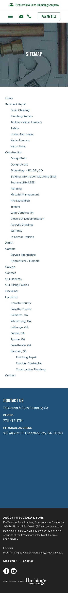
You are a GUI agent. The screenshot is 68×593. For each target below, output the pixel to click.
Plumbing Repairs (22, 116)
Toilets (15, 128)
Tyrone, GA (18, 339)
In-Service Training (22, 236)
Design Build (19, 158)
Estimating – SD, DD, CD (27, 170)
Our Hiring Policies (17, 285)
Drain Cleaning (20, 110)
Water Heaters (20, 140)
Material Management (25, 194)
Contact (10, 273)
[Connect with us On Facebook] (6, 571)
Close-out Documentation (27, 218)
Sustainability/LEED (23, 182)
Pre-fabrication (20, 200)
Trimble (15, 206)
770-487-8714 (34, 26)
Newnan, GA (19, 351)
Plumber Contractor (29, 363)
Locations (11, 297)
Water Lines (18, 146)
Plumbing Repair (26, 357)
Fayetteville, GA (21, 345)
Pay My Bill (49, 16)
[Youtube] (14, 571)
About (9, 242)
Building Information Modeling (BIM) (33, 176)
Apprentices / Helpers (25, 261)
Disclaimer (11, 291)
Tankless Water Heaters (26, 122)
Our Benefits (13, 279)
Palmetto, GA (19, 315)
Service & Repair (15, 104)
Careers (10, 249)
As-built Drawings (22, 224)
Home (9, 98)
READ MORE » (10, 539)
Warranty (16, 230)
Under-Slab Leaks (22, 134)
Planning (16, 188)
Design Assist (19, 164)
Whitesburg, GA (21, 321)
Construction (13, 152)
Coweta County (21, 303)
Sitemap (28, 561)
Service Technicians (23, 254)
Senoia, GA (18, 333)
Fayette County (21, 309)
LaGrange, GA (19, 327)
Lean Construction (22, 212)
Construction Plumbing (31, 369)
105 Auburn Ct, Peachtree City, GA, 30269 (33, 433)
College (10, 267)
